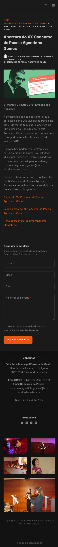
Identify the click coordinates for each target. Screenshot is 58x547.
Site (8, 286)
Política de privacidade (29, 542)
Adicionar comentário (18, 297)
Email (9, 274)
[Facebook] (22, 423)
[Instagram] (31, 423)
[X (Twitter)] (27, 423)
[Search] (46, 5)
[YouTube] (36, 423)
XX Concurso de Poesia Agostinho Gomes (25, 62)
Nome (10, 263)
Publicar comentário (18, 339)
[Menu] (53, 5)
